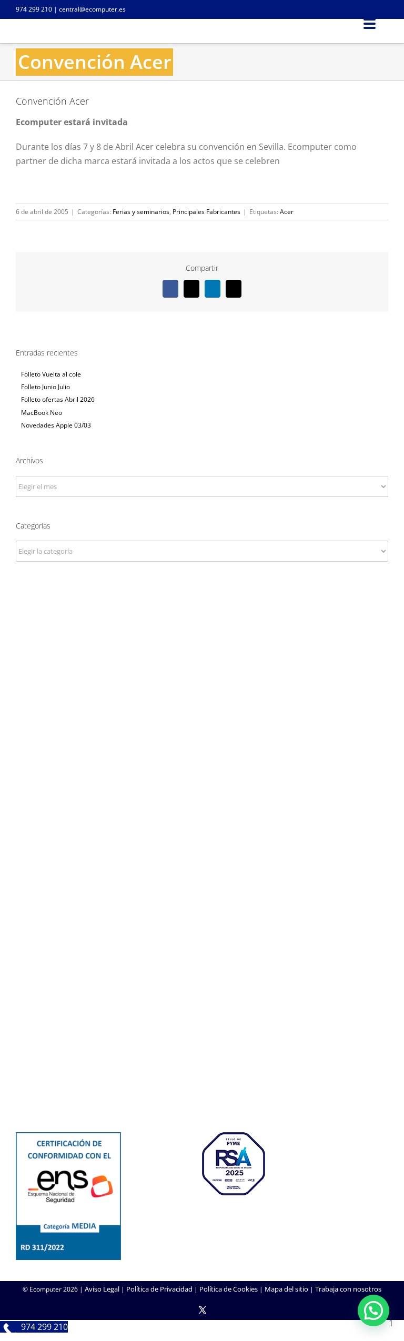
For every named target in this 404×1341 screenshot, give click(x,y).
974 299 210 (34, 9)
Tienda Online (202, 945)
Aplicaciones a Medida (202, 959)
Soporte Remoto (202, 1060)
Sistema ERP (202, 844)
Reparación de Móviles (202, 1074)
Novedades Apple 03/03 (56, 425)
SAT (202, 1046)
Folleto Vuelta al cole (51, 374)
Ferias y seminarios (141, 211)
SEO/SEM (202, 974)
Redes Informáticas (202, 816)
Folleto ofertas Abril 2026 (58, 399)
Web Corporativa (202, 931)
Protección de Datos (202, 859)
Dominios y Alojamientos (202, 830)
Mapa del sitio (286, 1289)
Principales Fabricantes (206, 211)
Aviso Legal (102, 1289)
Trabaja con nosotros (348, 1289)
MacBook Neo (41, 412)
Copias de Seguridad (202, 1088)
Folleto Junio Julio (45, 386)
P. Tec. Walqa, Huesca (202, 678)
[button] (373, 1310)
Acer (287, 211)
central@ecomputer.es (92, 9)
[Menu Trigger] (369, 23)
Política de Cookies (228, 1289)
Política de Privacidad (159, 1289)
